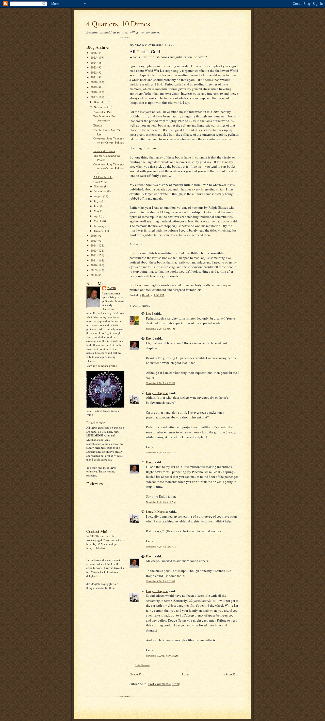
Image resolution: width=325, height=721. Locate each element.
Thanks (97, 125)
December (100, 102)
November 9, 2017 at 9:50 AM (161, 546)
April (97, 216)
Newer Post (137, 674)
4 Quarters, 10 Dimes (118, 23)
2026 (94, 53)
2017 (94, 97)
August (98, 196)
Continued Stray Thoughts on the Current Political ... (108, 142)
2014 (94, 245)
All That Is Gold (102, 177)
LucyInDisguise (157, 392)
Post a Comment (142, 665)
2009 (94, 270)
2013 (94, 250)
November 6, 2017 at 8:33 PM (160, 383)
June (97, 206)
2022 (94, 72)
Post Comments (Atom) (164, 683)
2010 (94, 265)
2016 (94, 235)
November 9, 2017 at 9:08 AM (161, 502)
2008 (94, 275)
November (100, 107)
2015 (94, 240)
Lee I (149, 313)
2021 (94, 77)
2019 (94, 87)
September (100, 191)
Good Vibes (100, 182)
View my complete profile (101, 365)
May (97, 211)
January (99, 231)
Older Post (231, 674)
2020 (94, 82)
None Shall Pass (102, 112)
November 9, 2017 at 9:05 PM (160, 581)
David (111, 288)
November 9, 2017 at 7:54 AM (161, 452)
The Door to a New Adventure (104, 118)
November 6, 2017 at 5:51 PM (160, 328)
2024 (94, 62)
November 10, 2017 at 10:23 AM (162, 655)
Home (185, 674)
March (98, 221)
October (99, 186)
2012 (94, 255)
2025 (94, 57)
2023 (94, 67)
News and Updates (104, 151)
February (99, 226)
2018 (94, 92)
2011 (94, 260)
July (97, 201)
